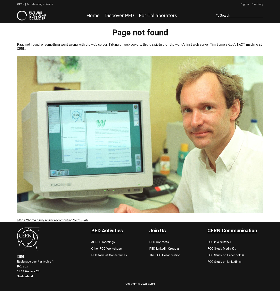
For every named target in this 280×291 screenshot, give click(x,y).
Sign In (245, 4)
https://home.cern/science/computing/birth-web (52, 220)
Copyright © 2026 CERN (140, 283)
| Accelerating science (35, 4)
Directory (257, 4)
